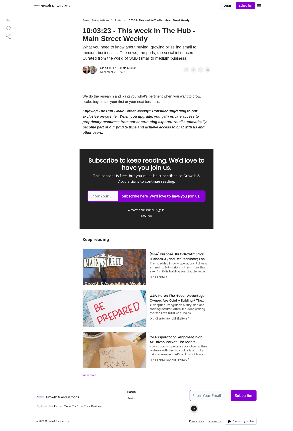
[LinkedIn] (194, 408)
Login (227, 5)
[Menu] (259, 5)
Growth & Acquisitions (96, 20)
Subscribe (245, 5)
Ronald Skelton (127, 67)
